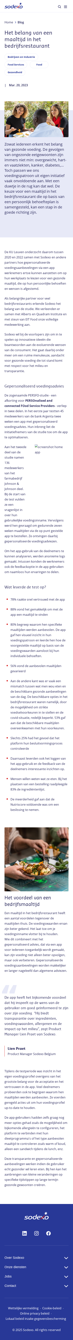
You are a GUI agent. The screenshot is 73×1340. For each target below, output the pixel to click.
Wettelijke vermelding (23, 1308)
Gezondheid (15, 72)
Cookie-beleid (51, 1308)
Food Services (16, 64)
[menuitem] (13, 6)
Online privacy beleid (34, 1313)
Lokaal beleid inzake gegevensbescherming (36, 1319)
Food (39, 64)
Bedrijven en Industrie (21, 57)
